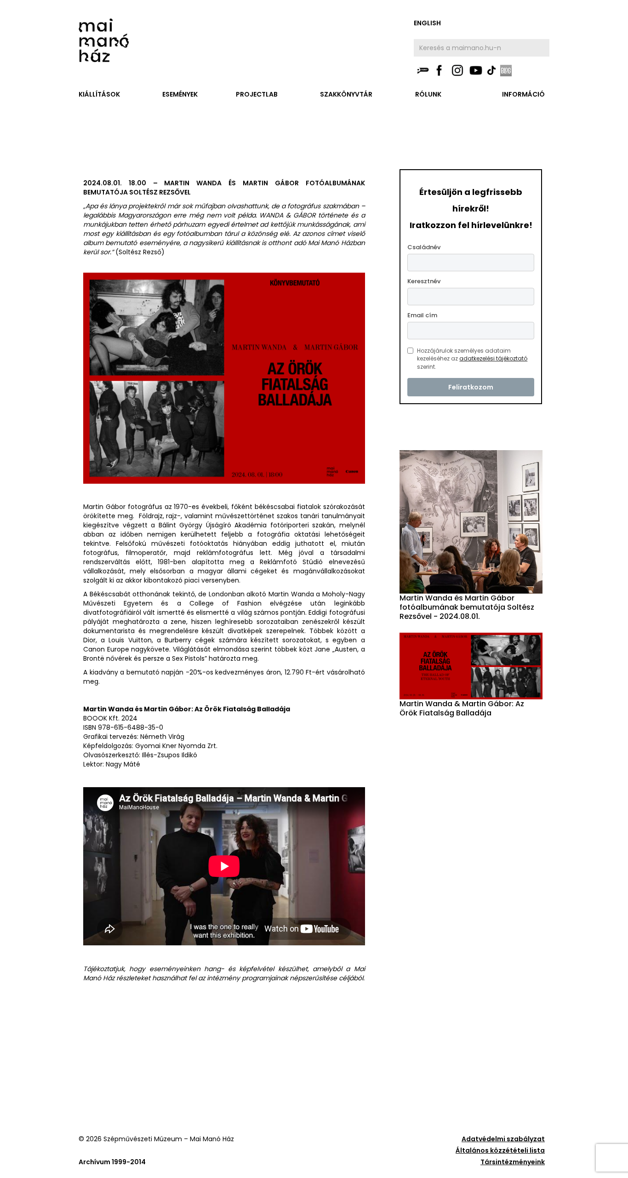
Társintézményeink (512, 1162)
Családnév (423, 247)
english (427, 23)
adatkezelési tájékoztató (493, 358)
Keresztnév (423, 281)
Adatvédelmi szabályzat (503, 1139)
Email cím (422, 315)
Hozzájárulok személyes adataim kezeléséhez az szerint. (472, 359)
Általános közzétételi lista (500, 1150)
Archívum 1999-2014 (112, 1162)
